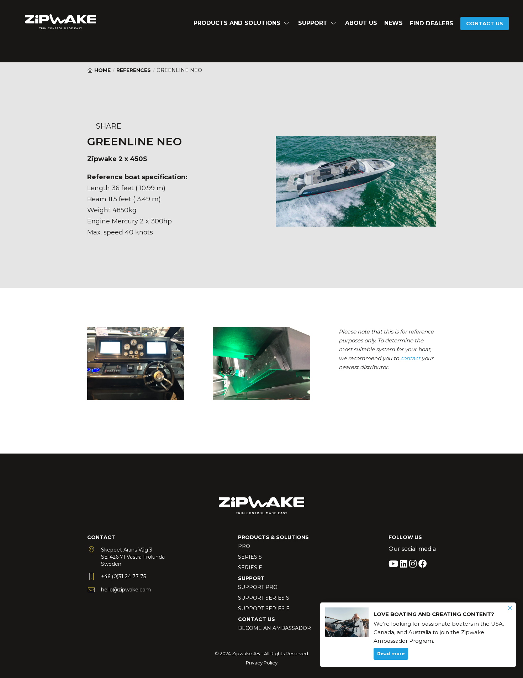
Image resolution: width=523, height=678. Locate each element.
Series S (250, 557)
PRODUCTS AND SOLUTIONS (237, 23)
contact (410, 358)
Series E (250, 567)
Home (102, 70)
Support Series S (263, 598)
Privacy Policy (262, 663)
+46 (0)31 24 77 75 (123, 576)
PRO (244, 546)
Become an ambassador (274, 628)
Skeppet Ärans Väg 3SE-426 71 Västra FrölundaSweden (133, 557)
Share (108, 126)
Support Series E (264, 608)
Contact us (484, 23)
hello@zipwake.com (126, 589)
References (133, 70)
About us (361, 23)
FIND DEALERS (431, 23)
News (393, 23)
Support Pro (258, 587)
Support (312, 23)
